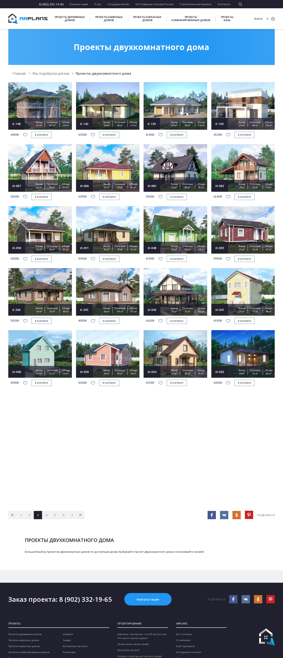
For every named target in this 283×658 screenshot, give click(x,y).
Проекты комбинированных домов (191, 19)
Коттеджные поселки (188, 652)
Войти (258, 18)
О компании (183, 640)
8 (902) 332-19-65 (51, 4)
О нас (97, 4)
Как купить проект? (128, 650)
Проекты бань (227, 19)
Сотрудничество (118, 4)
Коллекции (69, 652)
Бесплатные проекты (75, 646)
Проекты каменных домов (109, 19)
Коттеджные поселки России (154, 4)
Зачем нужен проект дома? (133, 644)
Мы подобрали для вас (51, 73)
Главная (19, 73)
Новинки (68, 634)
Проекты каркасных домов (147, 19)
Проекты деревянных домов (70, 19)
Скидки (67, 640)
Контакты (224, 4)
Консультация (79, 4)
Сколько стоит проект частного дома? (139, 656)
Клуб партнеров (185, 646)
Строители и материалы (196, 4)
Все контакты (184, 634)
